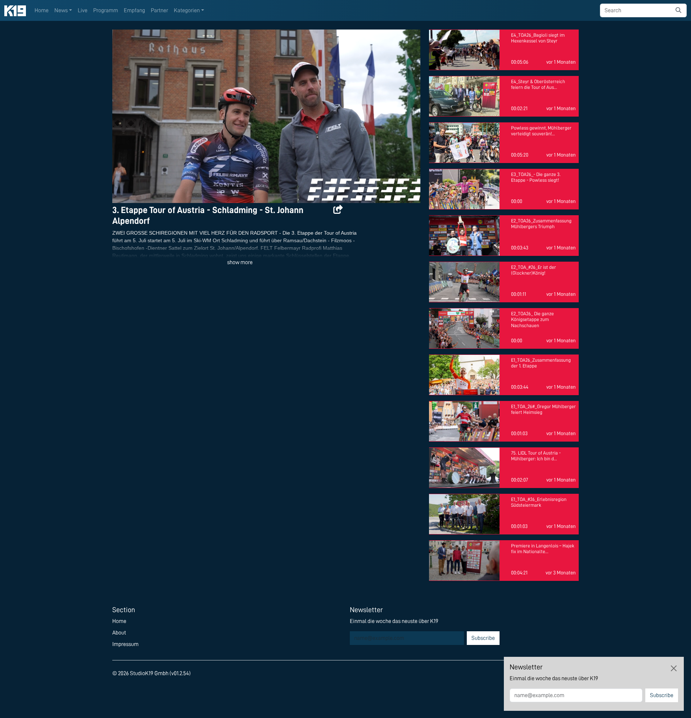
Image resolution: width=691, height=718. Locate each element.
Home (42, 10)
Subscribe (483, 638)
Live (82, 10)
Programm (105, 10)
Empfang (134, 10)
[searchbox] (635, 10)
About (119, 633)
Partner (159, 10)
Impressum (125, 644)
